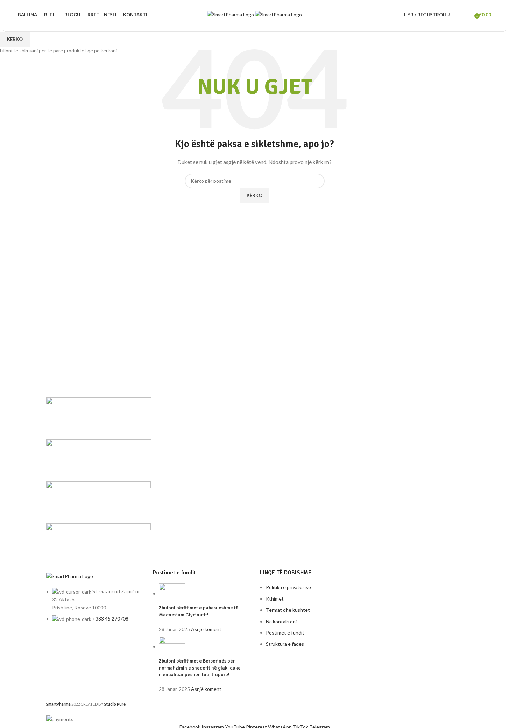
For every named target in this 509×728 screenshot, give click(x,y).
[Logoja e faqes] (231, 14)
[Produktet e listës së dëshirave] (466, 15)
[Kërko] (456, 15)
